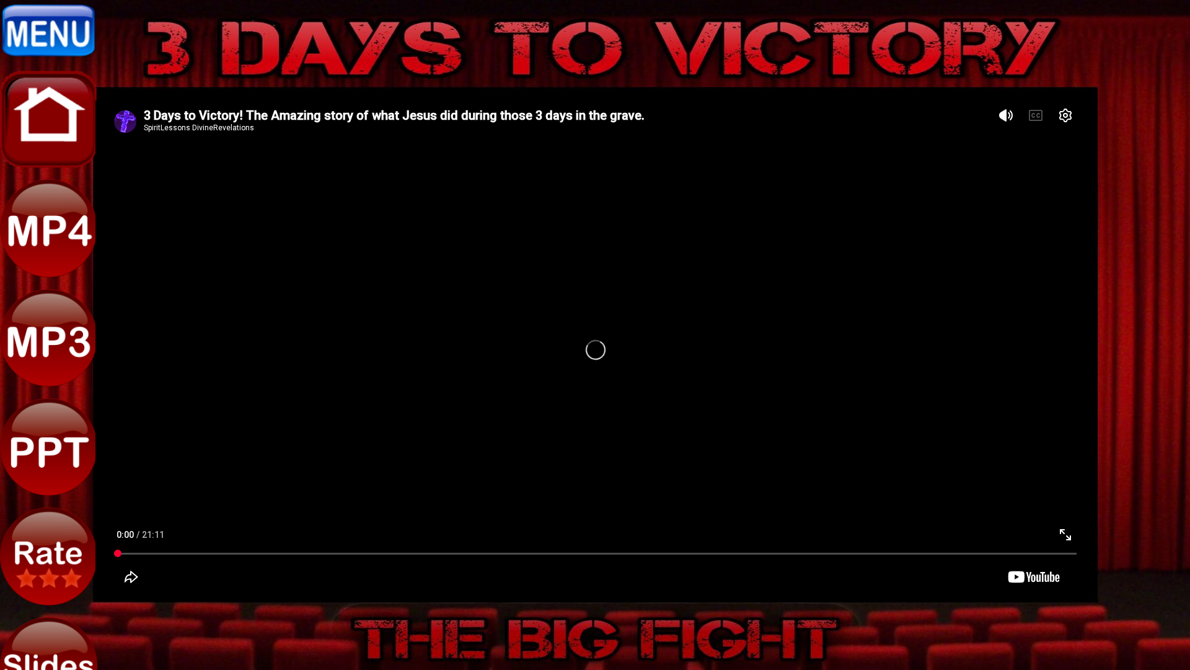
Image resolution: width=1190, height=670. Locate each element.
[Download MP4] (48, 274)
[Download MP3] (48, 383)
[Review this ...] (48, 602)
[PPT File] (48, 493)
